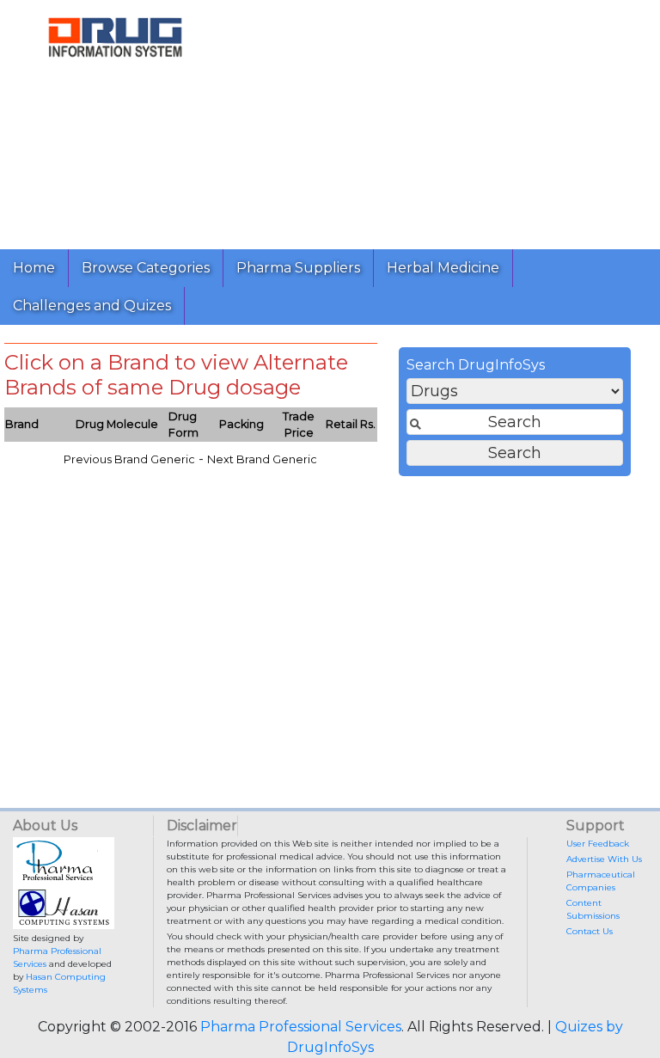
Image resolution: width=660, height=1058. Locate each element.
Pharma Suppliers (298, 268)
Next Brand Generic (262, 459)
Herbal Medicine (443, 268)
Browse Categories (146, 268)
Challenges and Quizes (92, 305)
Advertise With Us (604, 859)
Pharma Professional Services (300, 1026)
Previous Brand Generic (129, 459)
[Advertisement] (445, 120)
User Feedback (597, 843)
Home (34, 268)
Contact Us (589, 931)
